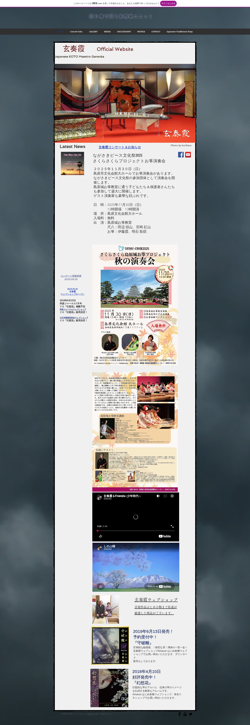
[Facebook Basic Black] (180, 714)
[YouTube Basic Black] (185, 714)
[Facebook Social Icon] (181, 154)
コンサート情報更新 (71, 276)
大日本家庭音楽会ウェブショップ (74, 318)
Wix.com (91, 714)
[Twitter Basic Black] (191, 714)
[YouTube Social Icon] (188, 154)
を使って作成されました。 (104, 714)
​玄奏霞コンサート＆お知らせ (120, 147)
